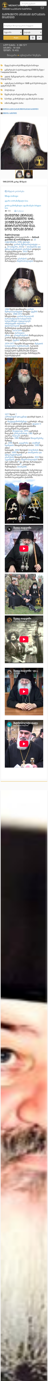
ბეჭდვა (20, 211)
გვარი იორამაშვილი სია (16, 201)
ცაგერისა (24, 443)
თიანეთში (22, 467)
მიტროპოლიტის (25, 261)
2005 (14, 452)
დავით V (37, 424)
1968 (15, 314)
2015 (21, 247)
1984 (16, 438)
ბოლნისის (33, 450)
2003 (17, 450)
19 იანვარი (12, 247)
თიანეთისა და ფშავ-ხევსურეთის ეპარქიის (23, 248)
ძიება (16, 38)
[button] (45, 119)
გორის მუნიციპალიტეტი (26, 244)
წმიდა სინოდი (10, 113)
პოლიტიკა (9, 90)
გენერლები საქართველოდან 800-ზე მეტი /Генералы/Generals (23, 71)
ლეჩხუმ (36, 443)
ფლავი (26, 242)
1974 (19, 330)
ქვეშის (34, 311)
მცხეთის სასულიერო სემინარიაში (24, 344)
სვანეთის (9, 445)
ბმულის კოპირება (15, 191)
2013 (25, 251)
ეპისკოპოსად (20, 433)
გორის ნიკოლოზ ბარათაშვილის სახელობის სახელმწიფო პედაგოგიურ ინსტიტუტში (19, 320)
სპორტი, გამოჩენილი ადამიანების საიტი (24, 99)
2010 (37, 457)
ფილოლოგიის (12, 326)
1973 (20, 314)
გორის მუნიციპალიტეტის (19, 310)
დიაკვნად (22, 417)
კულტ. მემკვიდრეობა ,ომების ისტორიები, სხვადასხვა (22, 77)
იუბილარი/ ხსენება (30, 55)
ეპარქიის (22, 258)
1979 (26, 431)
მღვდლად (18, 431)
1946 (19, 242)
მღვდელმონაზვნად (17, 421)
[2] (20, 464)
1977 (12, 343)
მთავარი (12, 55)
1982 (30, 433)
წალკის (16, 436)
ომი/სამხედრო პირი (13, 103)
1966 (7, 309)
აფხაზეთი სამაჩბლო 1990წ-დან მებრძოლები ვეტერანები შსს (24, 84)
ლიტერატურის (21, 335)
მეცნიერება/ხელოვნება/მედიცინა (20, 94)
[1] (18, 461)
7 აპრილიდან (11, 415)
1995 (10, 443)
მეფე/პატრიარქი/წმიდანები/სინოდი (21, 65)
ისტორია (21, 323)
